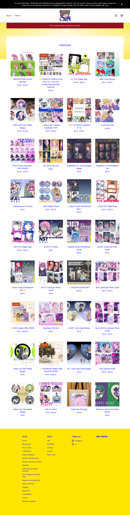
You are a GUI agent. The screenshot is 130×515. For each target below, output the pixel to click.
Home (24, 441)
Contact (50, 451)
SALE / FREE (26, 448)
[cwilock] (65, 15)
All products (26, 444)
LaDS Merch (26, 451)
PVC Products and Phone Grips (31, 476)
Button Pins (26, 491)
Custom (25, 498)
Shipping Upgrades (29, 501)
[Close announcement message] (122, 4)
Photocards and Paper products (30, 470)
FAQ (48, 441)
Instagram (78, 441)
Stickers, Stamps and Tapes (32, 462)
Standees (25, 465)
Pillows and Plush (28, 484)
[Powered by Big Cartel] (102, 436)
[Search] (116, 15)
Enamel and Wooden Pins (31, 480)
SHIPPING (50, 444)
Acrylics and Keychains (30, 458)
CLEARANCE (26, 494)
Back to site (51, 455)
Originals (25, 487)
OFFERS (50, 448)
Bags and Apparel (28, 455)
